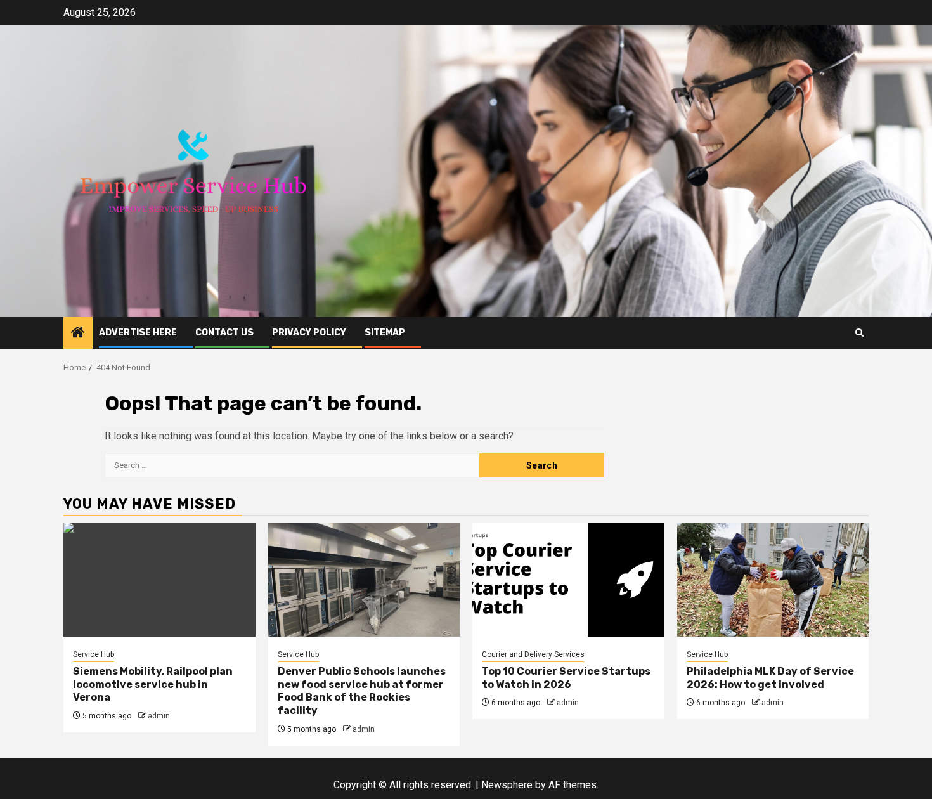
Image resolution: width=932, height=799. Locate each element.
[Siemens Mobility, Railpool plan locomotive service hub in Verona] (159, 580)
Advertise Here (138, 332)
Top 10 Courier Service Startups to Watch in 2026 (566, 678)
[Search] (859, 332)
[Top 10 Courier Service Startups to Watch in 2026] (568, 580)
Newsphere (507, 785)
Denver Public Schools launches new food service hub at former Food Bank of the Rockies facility (362, 691)
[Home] (78, 333)
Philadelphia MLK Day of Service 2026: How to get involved (770, 678)
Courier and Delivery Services (533, 654)
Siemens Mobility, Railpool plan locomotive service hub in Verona (153, 684)
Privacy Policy (309, 332)
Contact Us (224, 332)
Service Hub (93, 654)
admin (159, 715)
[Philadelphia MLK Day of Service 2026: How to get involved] (773, 580)
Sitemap (385, 332)
